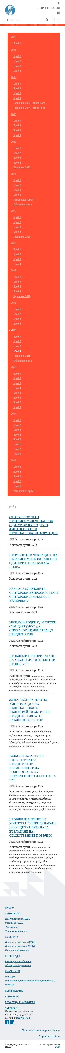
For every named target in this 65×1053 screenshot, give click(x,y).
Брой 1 (17, 43)
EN (58, 12)
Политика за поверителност (41, 1030)
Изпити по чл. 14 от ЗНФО (20, 942)
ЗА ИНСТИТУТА (12, 913)
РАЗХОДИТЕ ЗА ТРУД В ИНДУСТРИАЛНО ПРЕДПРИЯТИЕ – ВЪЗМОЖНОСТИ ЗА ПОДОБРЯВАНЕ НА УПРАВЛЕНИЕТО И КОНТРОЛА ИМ (32, 768)
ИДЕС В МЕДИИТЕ (14, 990)
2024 (13, 77)
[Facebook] (7, 1023)
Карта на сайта (49, 1036)
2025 (13, 49)
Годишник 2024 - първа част (29, 103)
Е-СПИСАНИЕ (11, 996)
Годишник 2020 (22, 236)
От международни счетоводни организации (29, 980)
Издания (10, 984)
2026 (13, 37)
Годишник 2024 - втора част (29, 107)
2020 (13, 211)
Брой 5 (17, 392)
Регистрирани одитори (18, 961)
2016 (13, 330)
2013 (13, 460)
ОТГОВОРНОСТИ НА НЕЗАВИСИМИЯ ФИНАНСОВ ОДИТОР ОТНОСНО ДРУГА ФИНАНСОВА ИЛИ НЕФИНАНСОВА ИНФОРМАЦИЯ (33, 525)
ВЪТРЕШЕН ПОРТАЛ (49, 8)
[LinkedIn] (12, 1023)
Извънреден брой (23, 199)
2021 (13, 174)
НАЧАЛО (9, 907)
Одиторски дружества (18, 965)
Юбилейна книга (23, 204)
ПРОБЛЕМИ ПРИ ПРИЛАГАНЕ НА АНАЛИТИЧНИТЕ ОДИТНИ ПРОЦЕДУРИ (32, 660)
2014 (13, 413)
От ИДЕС (10, 976)
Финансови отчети (16, 930)
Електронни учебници (17, 950)
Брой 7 (17, 402)
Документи (11, 926)
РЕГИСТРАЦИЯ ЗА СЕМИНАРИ (20, 1002)
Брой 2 (17, 61)
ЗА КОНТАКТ (11, 1008)
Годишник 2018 (22, 296)
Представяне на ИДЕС (17, 918)
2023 (13, 114)
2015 (13, 367)
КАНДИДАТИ (11, 936)
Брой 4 (17, 70)
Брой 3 (17, 66)
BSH (57, 1046)
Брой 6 (17, 397)
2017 (13, 302)
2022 (13, 141)
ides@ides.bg (23, 1017)
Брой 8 (17, 407)
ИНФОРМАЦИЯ (12, 971)
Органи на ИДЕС (14, 922)
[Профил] (58, 3)
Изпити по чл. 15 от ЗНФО (20, 946)
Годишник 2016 (22, 355)
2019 (13, 243)
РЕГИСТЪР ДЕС (12, 956)
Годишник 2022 (22, 167)
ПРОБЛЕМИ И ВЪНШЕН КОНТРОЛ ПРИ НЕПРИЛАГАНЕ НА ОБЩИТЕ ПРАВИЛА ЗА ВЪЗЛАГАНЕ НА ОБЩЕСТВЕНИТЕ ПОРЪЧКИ (32, 827)
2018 (13, 270)
